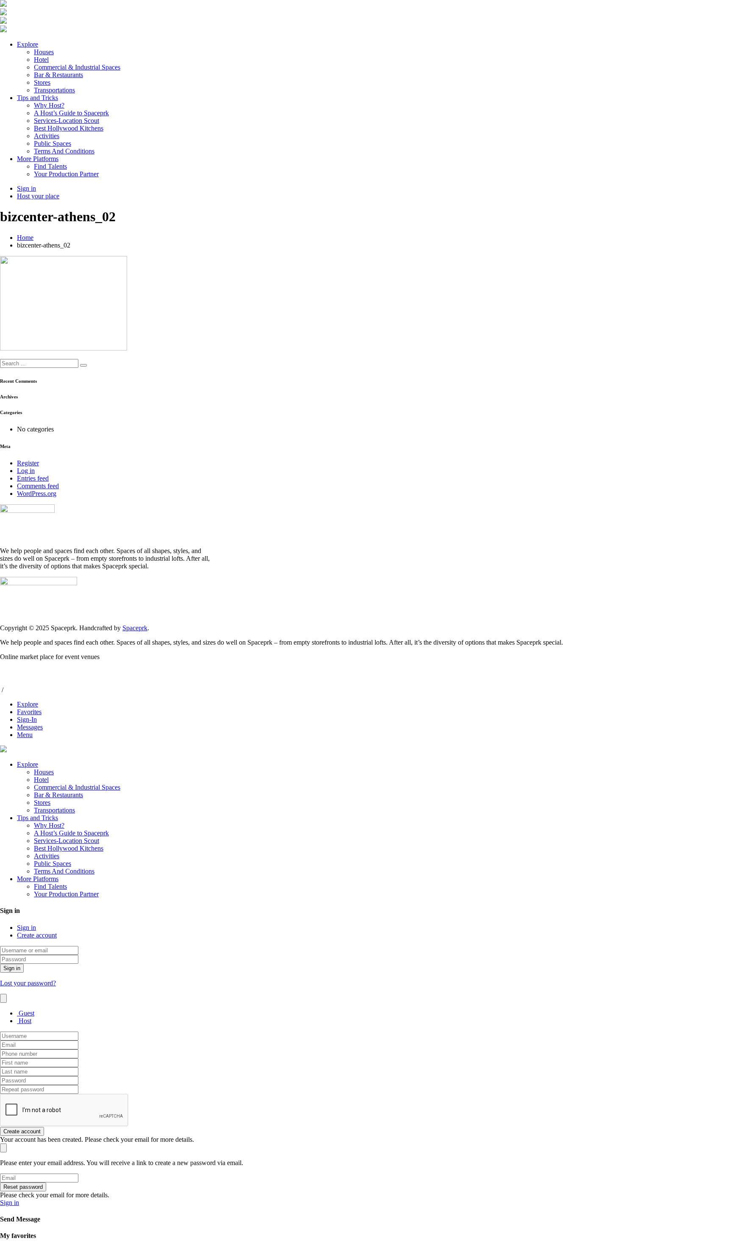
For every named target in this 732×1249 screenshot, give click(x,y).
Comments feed (38, 486)
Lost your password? (28, 983)
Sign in (26, 927)
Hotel (41, 59)
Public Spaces (52, 143)
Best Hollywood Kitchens (68, 128)
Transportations (54, 90)
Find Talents (50, 166)
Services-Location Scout (66, 120)
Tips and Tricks (37, 97)
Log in (26, 470)
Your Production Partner (66, 174)
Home (25, 237)
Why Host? (49, 105)
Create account (37, 935)
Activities (46, 135)
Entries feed (33, 478)
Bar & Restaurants (58, 74)
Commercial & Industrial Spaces (77, 67)
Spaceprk (134, 627)
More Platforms (37, 158)
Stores (42, 82)
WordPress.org (36, 493)
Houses (44, 52)
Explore (27, 44)
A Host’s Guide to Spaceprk (71, 113)
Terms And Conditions (64, 151)
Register (28, 463)
